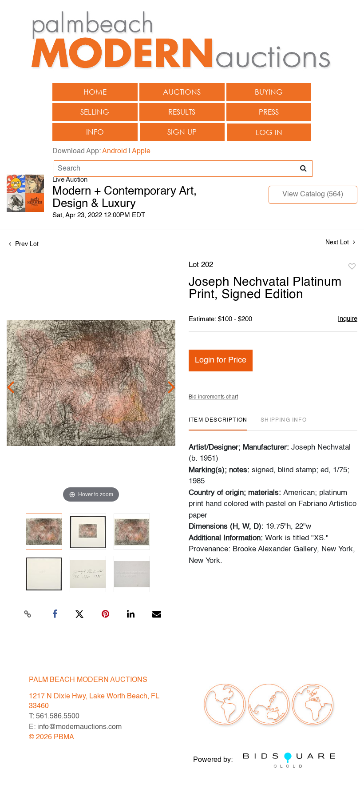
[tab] (218, 423)
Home (95, 91)
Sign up (182, 131)
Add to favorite (352, 267)
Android (114, 151)
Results (181, 111)
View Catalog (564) (312, 194)
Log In (269, 132)
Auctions (182, 91)
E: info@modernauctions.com (75, 727)
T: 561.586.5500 (54, 716)
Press (269, 111)
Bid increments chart (213, 397)
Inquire (347, 318)
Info (95, 131)
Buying (269, 91)
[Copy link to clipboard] (28, 614)
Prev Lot (26, 244)
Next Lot (338, 242)
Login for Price (220, 360)
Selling (94, 111)
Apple (141, 151)
